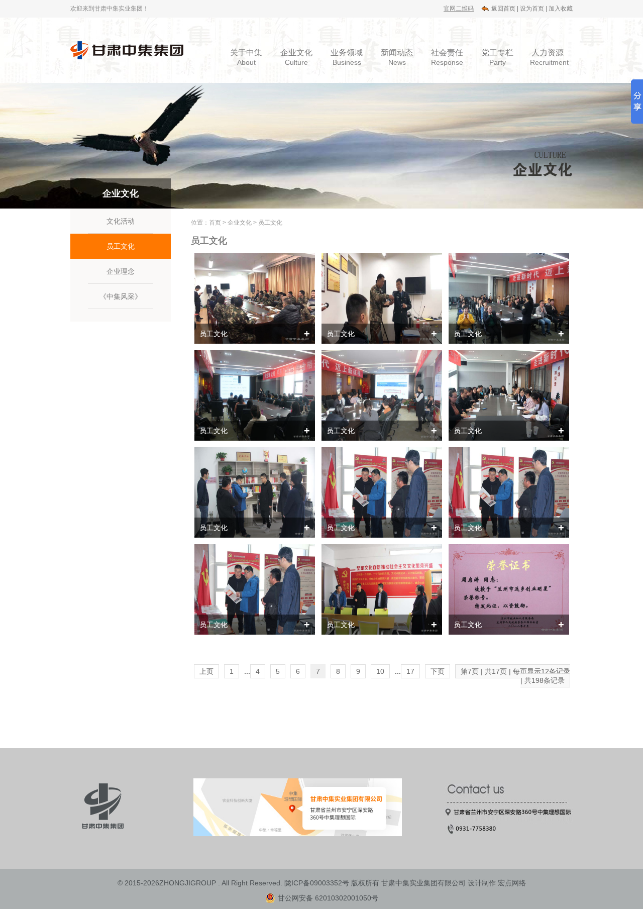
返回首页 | (504, 8)
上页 (206, 671)
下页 (438, 671)
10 (380, 671)
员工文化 (120, 246)
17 (410, 671)
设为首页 (532, 8)
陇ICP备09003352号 (316, 883)
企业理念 (120, 271)
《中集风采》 (120, 296)
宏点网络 (512, 883)
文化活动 (120, 221)
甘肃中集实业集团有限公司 (423, 883)
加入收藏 (561, 8)
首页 (215, 222)
